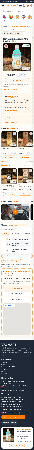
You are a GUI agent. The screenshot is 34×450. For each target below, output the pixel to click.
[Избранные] (27, 5)
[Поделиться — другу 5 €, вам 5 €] (26, 68)
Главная (5, 26)
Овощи (5, 20)
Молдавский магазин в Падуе (12, 399)
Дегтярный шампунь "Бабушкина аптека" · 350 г (9, 186)
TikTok (25, 386)
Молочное (11, 20)
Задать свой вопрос (11, 261)
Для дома (24, 20)
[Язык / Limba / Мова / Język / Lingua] (20, 6)
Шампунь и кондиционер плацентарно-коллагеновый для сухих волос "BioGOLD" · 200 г (25, 149)
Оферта (4, 374)
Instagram (6, 386)
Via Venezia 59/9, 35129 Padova (13, 381)
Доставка (16, 233)
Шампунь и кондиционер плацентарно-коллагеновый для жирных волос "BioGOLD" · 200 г (8, 149)
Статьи (3, 365)
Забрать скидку (17, 445)
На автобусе (18, 294)
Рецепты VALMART (8, 367)
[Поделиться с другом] (13, 144)
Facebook (16, 386)
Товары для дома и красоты (19, 26)
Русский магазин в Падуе (10, 404)
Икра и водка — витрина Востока (13, 406)
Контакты (4, 371)
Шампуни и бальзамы (19, 30)
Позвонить (18, 299)
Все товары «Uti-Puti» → (11, 89)
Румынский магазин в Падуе (11, 397)
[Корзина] (31, 5)
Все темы (5, 233)
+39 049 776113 (6, 384)
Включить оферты (9, 422)
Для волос (6, 30)
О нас (3, 369)
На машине (18, 288)
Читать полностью (11, 110)
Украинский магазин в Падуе (12, 402)
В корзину (17, 80)
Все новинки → (27, 165)
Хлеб (30, 20)
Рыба (17, 20)
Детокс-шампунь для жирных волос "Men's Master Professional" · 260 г (25, 185)
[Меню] (3, 5)
